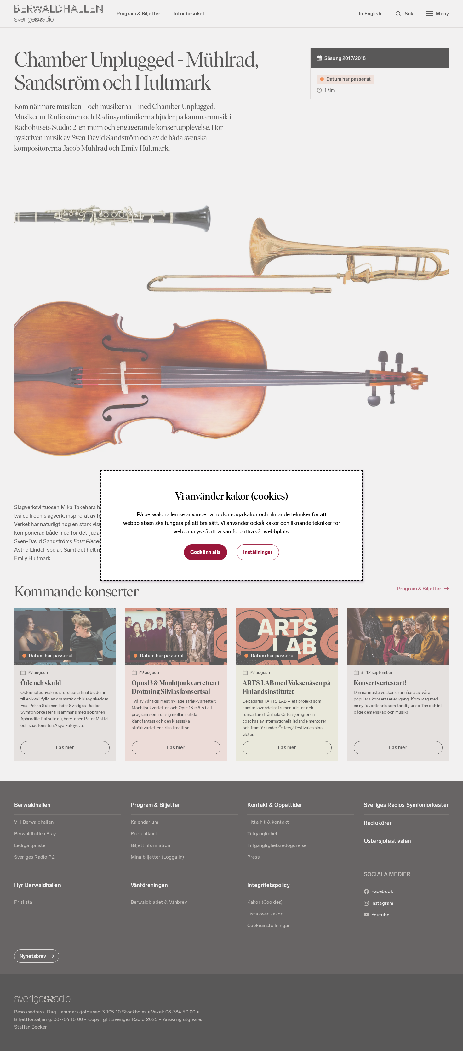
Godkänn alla (205, 552)
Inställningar (257, 552)
